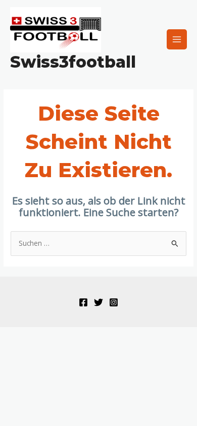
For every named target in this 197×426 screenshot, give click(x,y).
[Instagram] (113, 302)
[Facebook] (83, 302)
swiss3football (73, 62)
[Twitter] (98, 302)
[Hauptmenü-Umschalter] (177, 39)
